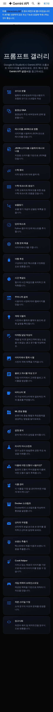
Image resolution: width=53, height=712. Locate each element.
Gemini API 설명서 (19, 71)
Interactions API (14, 11)
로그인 (46, 3)
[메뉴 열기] (5, 3)
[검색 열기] (33, 3)
